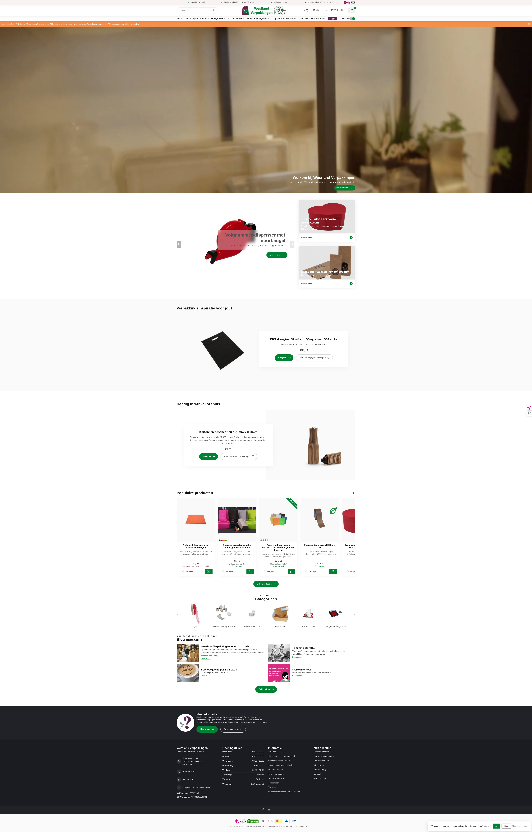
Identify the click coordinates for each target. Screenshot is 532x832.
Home (179, 18)
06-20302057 (188, 779)
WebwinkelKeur (301, 669)
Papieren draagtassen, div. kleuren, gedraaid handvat (237, 546)
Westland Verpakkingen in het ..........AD (225, 646)
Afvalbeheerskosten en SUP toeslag (284, 791)
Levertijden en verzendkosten (281, 765)
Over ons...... (273, 751)
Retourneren (273, 783)
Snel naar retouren (233, 729)
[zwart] (220, 540)
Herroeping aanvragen (324, 756)
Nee (506, 826)
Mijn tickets (319, 765)
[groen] (226, 540)
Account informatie (322, 751)
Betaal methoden (275, 769)
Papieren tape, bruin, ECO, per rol (320, 546)
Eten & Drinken (235, 18)
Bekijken (282, 357)
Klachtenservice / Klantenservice (282, 756)
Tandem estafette (303, 648)
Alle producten (320, 778)
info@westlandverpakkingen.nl (196, 787)
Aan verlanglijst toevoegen (313, 357)
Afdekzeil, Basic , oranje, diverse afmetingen (195, 546)
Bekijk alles (264, 689)
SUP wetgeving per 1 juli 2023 (219, 669)
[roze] (263, 540)
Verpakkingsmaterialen (196, 18)
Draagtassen (217, 18)
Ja (496, 826)
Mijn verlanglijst (321, 769)
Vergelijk (189, 572)
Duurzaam (303, 18)
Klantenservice (318, 18)
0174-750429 (188, 771)
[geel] (267, 540)
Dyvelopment (303, 826)
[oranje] (224, 540)
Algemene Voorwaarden (279, 760)
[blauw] (265, 540)
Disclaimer (272, 787)
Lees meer (205, 658)
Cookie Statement (276, 778)
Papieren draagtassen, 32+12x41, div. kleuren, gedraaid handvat (278, 547)
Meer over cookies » (520, 826)
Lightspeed (273, 826)
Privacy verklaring (276, 774)
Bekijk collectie (264, 584)
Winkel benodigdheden (258, 18)
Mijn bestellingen (321, 760)
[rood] (222, 540)
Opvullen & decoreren (284, 18)
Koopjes (332, 18)
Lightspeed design (287, 826)
